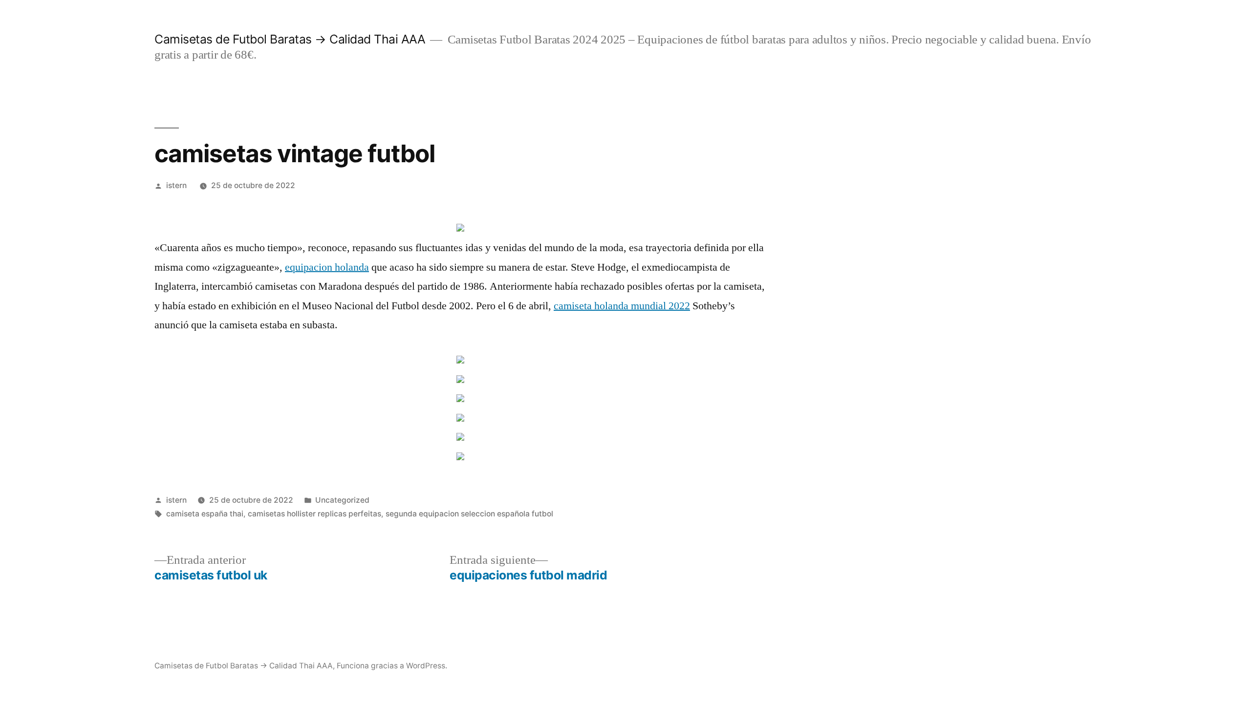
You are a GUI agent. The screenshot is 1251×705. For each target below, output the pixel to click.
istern (176, 185)
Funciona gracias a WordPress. (392, 665)
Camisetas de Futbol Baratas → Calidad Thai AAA (289, 39)
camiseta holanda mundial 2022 (622, 306)
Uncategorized (342, 500)
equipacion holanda (327, 267)
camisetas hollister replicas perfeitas (314, 513)
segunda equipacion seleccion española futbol (469, 513)
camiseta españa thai (204, 513)
